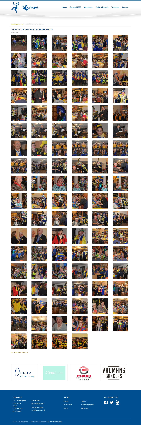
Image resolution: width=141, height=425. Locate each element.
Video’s (83, 401)
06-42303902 (17, 411)
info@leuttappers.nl (37, 403)
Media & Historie (102, 7)
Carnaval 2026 (75, 7)
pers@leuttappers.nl (38, 410)
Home (64, 7)
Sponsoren (84, 408)
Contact (125, 7)
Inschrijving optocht (87, 404)
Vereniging (88, 7)
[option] (24, 372)
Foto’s (65, 408)
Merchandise (67, 404)
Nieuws (65, 401)
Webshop (115, 7)
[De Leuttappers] (25, 7)
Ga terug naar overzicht (19, 352)
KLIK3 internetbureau (55, 421)
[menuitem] (64, 7)
